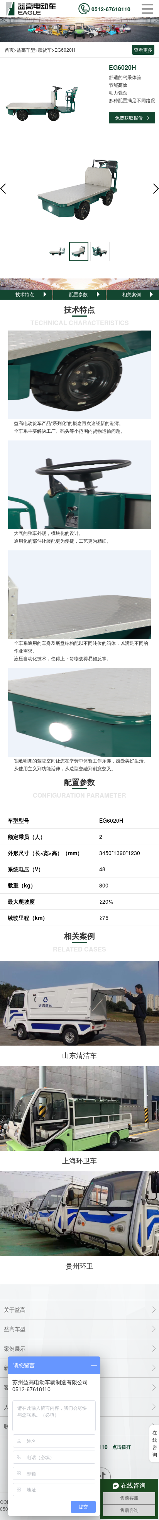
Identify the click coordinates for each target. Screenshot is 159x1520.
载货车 (45, 49)
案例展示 (14, 1348)
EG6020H (64, 49)
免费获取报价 (129, 117)
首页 (9, 49)
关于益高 (14, 1309)
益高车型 (26, 49)
